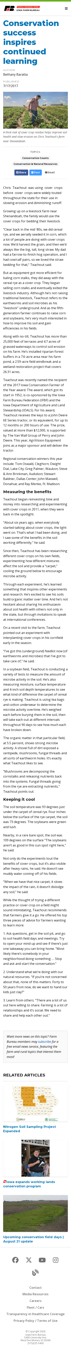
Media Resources (35, 1294)
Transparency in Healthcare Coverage (35, 1314)
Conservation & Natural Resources (35, 164)
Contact (35, 1287)
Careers (36, 1301)
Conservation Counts (35, 158)
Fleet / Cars (35, 1307)
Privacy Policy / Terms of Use (36, 1321)
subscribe (44, 1041)
